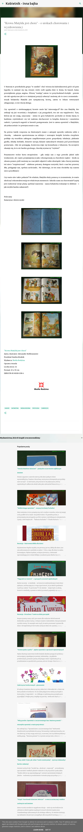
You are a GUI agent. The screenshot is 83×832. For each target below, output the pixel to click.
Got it (48, 830)
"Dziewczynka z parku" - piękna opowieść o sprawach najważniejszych (40, 650)
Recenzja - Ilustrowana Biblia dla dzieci (30, 543)
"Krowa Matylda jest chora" (15, 351)
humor (7, 408)
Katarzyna (15, 408)
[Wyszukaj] (40, 3)
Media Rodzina (19, 360)
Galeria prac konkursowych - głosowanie (30, 685)
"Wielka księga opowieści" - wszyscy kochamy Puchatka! (36, 508)
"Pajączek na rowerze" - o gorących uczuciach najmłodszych (37, 579)
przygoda (35, 408)
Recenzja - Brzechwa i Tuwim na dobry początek (33, 614)
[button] (5, 34)
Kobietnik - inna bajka (22, 3)
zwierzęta (44, 408)
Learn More (38, 830)
